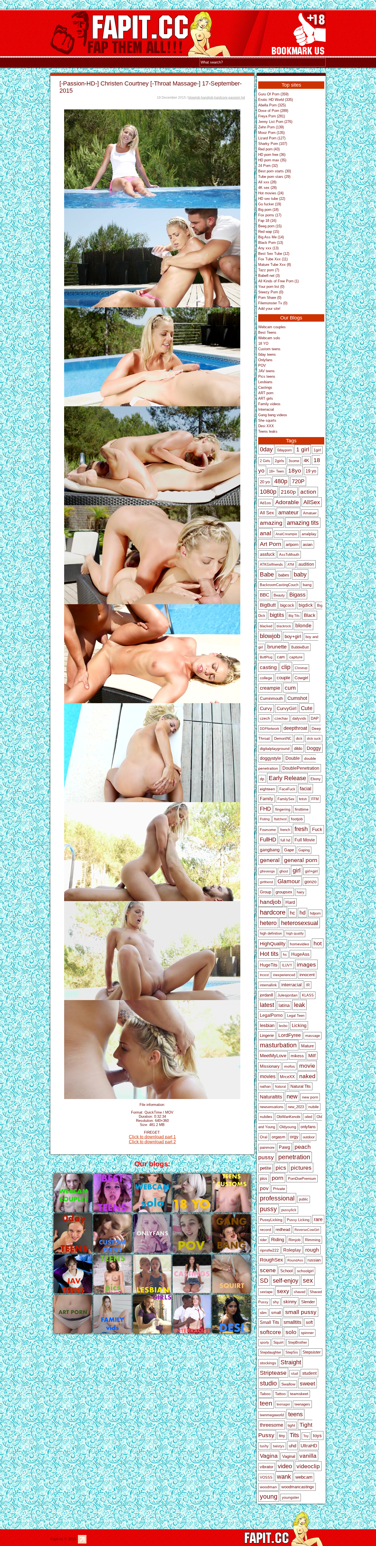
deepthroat (295, 728)
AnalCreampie (286, 534)
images (306, 964)
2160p (288, 492)
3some (293, 461)
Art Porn (270, 544)
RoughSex (271, 1260)
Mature (307, 1046)
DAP (314, 718)
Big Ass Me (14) (271, 237)
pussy (268, 1209)
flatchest (280, 819)
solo (290, 1332)
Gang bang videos (272, 415)
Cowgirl (301, 677)
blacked (266, 626)
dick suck (314, 739)
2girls (279, 461)
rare (318, 1219)
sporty (264, 1343)
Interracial (266, 409)
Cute (306, 708)
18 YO (263, 343)
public (303, 1199)
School (286, 1270)
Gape (289, 849)
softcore (270, 1332)
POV (262, 365)
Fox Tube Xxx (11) (273, 259)
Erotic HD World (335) (275, 100)
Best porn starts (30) (274, 171)
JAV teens (266, 371)
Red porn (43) (269, 149)
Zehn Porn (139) (271, 127)
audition (306, 564)
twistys (278, 1446)
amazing (271, 523)
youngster (290, 1497)
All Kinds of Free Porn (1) (278, 281)
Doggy (314, 748)
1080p (268, 491)
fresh (301, 829)
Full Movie (305, 839)
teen (266, 1403)
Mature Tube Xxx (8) (274, 265)
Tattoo (280, 1394)
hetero (268, 923)
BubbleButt (300, 647)
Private (279, 1189)
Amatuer (310, 513)
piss (263, 1178)
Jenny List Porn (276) (275, 122)
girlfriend (266, 882)
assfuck (267, 554)
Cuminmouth (271, 698)
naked (307, 1076)
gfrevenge (267, 871)
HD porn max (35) (272, 160)
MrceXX (287, 1076)
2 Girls (265, 461)
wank (284, 1476)
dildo (298, 748)
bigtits (277, 615)
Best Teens (267, 332)
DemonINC (282, 738)
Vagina (269, 1456)
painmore (267, 1147)
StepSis (291, 1352)
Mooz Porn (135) (271, 133)
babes (283, 575)
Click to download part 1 (152, 1136)
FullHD (268, 839)
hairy (300, 892)
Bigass (297, 595)
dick (299, 738)
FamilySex (286, 799)
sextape (266, 1292)
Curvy (266, 708)
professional (277, 1198)
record (265, 1229)
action (308, 491)
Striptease (273, 1373)
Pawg (284, 1147)
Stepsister (312, 1352)
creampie (270, 688)
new (292, 1096)
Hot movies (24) (271, 193)
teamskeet (299, 1394)
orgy (294, 1136)
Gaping (304, 850)
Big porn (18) (268, 210)
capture (296, 657)
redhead (283, 1229)
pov (264, 1188)
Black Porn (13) (270, 243)
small (276, 1312)
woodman (268, 1487)
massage (312, 1036)
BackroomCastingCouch (279, 585)
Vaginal (288, 1456)
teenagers (302, 1404)
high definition (271, 933)
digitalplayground (275, 749)
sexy (283, 1291)
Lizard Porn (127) (271, 138)
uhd (292, 1445)
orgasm (278, 1136)
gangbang (270, 849)
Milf (312, 1055)
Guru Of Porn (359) (273, 94)
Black (309, 615)
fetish (303, 799)
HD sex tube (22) (271, 199)
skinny (290, 1301)
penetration (294, 1157)
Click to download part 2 (152, 1141)
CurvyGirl (286, 708)
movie (307, 1065)
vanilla (308, 1456)
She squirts (267, 420)
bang (307, 585)
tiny (282, 1436)
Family (266, 798)
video (285, 1466)
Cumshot (297, 698)
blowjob (194, 98)
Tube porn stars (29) (274, 177)
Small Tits (269, 1322)
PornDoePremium (302, 1179)
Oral (263, 1137)
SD (264, 1280)
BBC (264, 595)
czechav (281, 718)
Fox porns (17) (269, 215)
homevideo (299, 944)
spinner (307, 1333)
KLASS (308, 995)
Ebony (315, 779)
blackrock (284, 626)
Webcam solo (269, 338)
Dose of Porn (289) (273, 111)
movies (268, 1076)
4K (306, 460)
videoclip (308, 1466)
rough (312, 1250)
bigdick (306, 605)
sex (308, 1280)
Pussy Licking (298, 1220)
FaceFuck (287, 789)
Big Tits (293, 616)
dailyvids (299, 718)
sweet (307, 1383)
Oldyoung (287, 1127)
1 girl (302, 449)
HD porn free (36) (271, 155)
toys (317, 1435)
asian (307, 544)
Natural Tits (300, 1086)
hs (285, 955)
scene (268, 1270)
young (268, 1496)
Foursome (268, 830)
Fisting (265, 819)
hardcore (221, 98)
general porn (300, 860)
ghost (283, 871)
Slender (308, 1302)
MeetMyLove (273, 1055)
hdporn (315, 913)
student (309, 1373)
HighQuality (272, 943)
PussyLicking (271, 1220)
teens (295, 1414)
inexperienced (284, 975)
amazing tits (303, 522)
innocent (307, 975)
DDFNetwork (269, 729)
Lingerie (267, 1035)
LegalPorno (271, 1015)
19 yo (311, 471)
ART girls (265, 398)
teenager (283, 1404)
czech (265, 718)
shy (276, 1302)
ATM (290, 565)
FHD (265, 809)
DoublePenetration (300, 768)
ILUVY (287, 965)
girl (297, 870)
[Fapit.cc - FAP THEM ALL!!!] (299, 56)
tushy (264, 1446)
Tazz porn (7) (268, 270)
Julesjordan (287, 995)
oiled (308, 1117)
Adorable (287, 502)
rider (263, 1240)
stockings (268, 1363)
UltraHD (309, 1445)
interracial (291, 984)
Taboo (265, 1394)
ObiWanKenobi (288, 1117)
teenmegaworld (272, 1415)
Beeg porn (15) (270, 226)
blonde (303, 625)
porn (278, 1178)
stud (294, 1374)
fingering (282, 809)
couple (283, 677)
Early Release (287, 778)
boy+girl (293, 636)
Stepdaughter (270, 1352)
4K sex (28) (267, 188)
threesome (271, 1425)
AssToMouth (289, 555)
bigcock (287, 605)
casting (268, 667)
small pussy (301, 1312)
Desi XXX (266, 426)
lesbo (283, 1026)
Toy (306, 1436)
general (270, 860)
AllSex (311, 502)
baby (300, 574)
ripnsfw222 (269, 1250)
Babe (267, 574)
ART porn (265, 393)
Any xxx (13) (268, 248)
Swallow (288, 1384)
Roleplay (292, 1249)
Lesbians (265, 382)
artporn (292, 544)
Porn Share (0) (269, 298)
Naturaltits (271, 1097)
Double (292, 758)
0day (266, 449)
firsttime (302, 809)
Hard (290, 902)
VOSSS (266, 1477)
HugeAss (300, 954)
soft (309, 1322)
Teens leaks (267, 431)
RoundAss (295, 1260)
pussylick (288, 1210)
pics (281, 1167)
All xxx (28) (267, 182)
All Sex (267, 512)
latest (267, 1004)
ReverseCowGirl (307, 1230)
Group (265, 892)
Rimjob (294, 1240)
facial (305, 788)
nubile (313, 1107)
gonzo (310, 881)
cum (290, 687)
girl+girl (311, 871)
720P (298, 481)
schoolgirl (305, 1271)
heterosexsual (299, 923)
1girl (317, 450)
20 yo (265, 481)
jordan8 (266, 995)
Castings (265, 387)
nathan (265, 1086)
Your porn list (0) (271, 287)
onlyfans (308, 1126)
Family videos (269, 404)
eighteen (267, 789)
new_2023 (296, 1107)
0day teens (267, 354)
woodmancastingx (297, 1487)
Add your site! (269, 309)
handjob (207, 98)
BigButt (268, 605)
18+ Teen (276, 471)
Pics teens (266, 376)
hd (302, 913)
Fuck (317, 829)
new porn (310, 1097)
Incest (264, 975)
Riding (277, 1239)
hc (292, 913)
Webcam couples (272, 327)
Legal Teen (295, 1016)
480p (280, 481)
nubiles (266, 1116)
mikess (297, 1056)
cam (281, 657)
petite (265, 1168)
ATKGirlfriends (271, 564)
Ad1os (265, 503)
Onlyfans (265, 360)
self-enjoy (285, 1280)
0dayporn (284, 450)
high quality (295, 933)
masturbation (278, 1045)
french (285, 830)
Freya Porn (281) (271, 116)
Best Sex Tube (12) (273, 254)
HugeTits (268, 964)
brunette (277, 647)
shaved (299, 1292)
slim (263, 1312)
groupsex (284, 892)
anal (265, 533)
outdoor (309, 1137)
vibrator (266, 1467)
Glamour (288, 881)
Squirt (278, 1342)
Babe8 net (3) (269, 276)
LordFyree (289, 1035)
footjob (297, 819)
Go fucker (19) (269, 204)
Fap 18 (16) (267, 221)
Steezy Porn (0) (270, 292)
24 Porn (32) (268, 166)
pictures (301, 1167)
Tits (294, 1435)
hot (318, 943)
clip (285, 667)
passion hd (236, 98)
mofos (289, 1066)
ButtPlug (266, 657)
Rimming (312, 1240)
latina (284, 1005)
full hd (285, 840)
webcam (303, 1477)
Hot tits (269, 953)
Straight (290, 1362)
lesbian (267, 1025)
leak (299, 1004)
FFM (315, 799)
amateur (288, 512)
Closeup (301, 668)
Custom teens (269, 349)
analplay (309, 534)
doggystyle (270, 758)
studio (268, 1383)
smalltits (292, 1322)
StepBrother (297, 1343)
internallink (268, 985)
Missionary (270, 1066)
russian (314, 1260)
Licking (299, 1025)
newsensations (272, 1107)
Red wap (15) (268, 232)
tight (291, 1425)
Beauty (279, 595)
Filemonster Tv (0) (272, 303)
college (266, 678)
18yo (294, 470)
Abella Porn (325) (272, 105)
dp (262, 779)
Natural (280, 1087)
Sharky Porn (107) (272, 144)
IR (308, 985)
